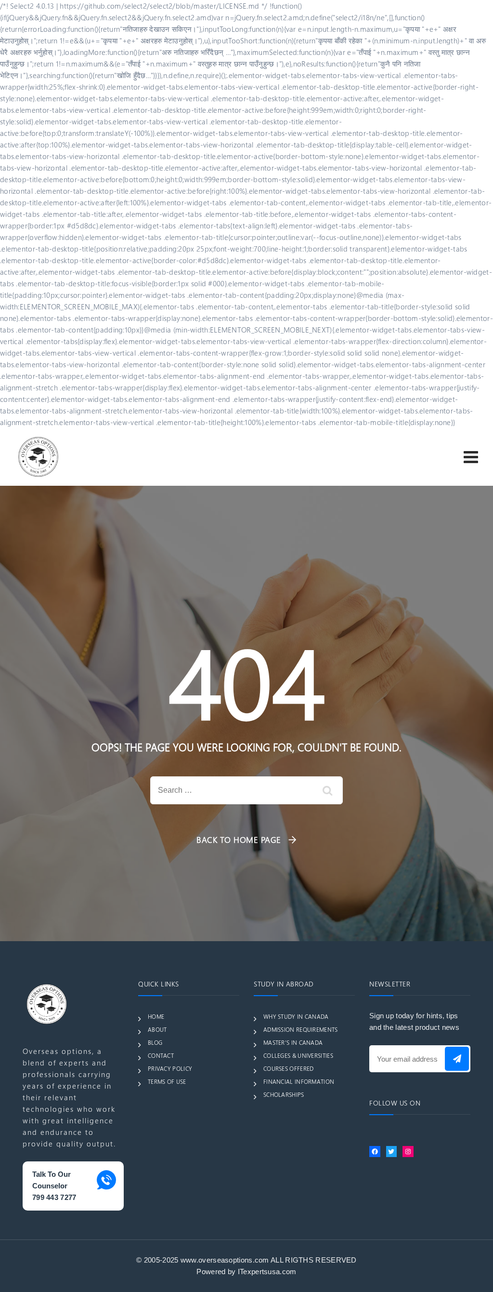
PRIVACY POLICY (170, 1068)
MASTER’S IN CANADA (293, 1042)
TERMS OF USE (167, 1081)
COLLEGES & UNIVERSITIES (298, 1055)
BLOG (155, 1042)
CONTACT (161, 1055)
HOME (156, 1016)
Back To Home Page (238, 839)
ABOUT (157, 1029)
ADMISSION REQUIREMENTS (300, 1029)
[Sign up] (457, 1059)
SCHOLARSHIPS (283, 1094)
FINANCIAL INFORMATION (298, 1081)
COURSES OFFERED (288, 1068)
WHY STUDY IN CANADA (296, 1016)
